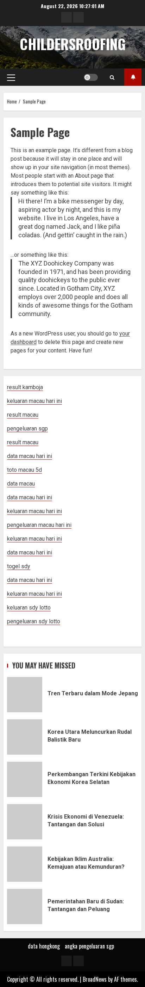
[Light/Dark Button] (91, 77)
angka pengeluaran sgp (89, 946)
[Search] (112, 77)
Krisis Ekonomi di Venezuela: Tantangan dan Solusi (24, 821)
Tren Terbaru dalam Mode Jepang (24, 694)
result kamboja (25, 387)
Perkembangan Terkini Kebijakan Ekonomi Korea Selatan (24, 779)
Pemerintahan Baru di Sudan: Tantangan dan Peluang (24, 906)
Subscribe (132, 77)
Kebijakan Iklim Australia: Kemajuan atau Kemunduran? (24, 864)
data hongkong (44, 946)
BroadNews (95, 979)
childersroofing (73, 43)
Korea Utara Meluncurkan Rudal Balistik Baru (24, 737)
